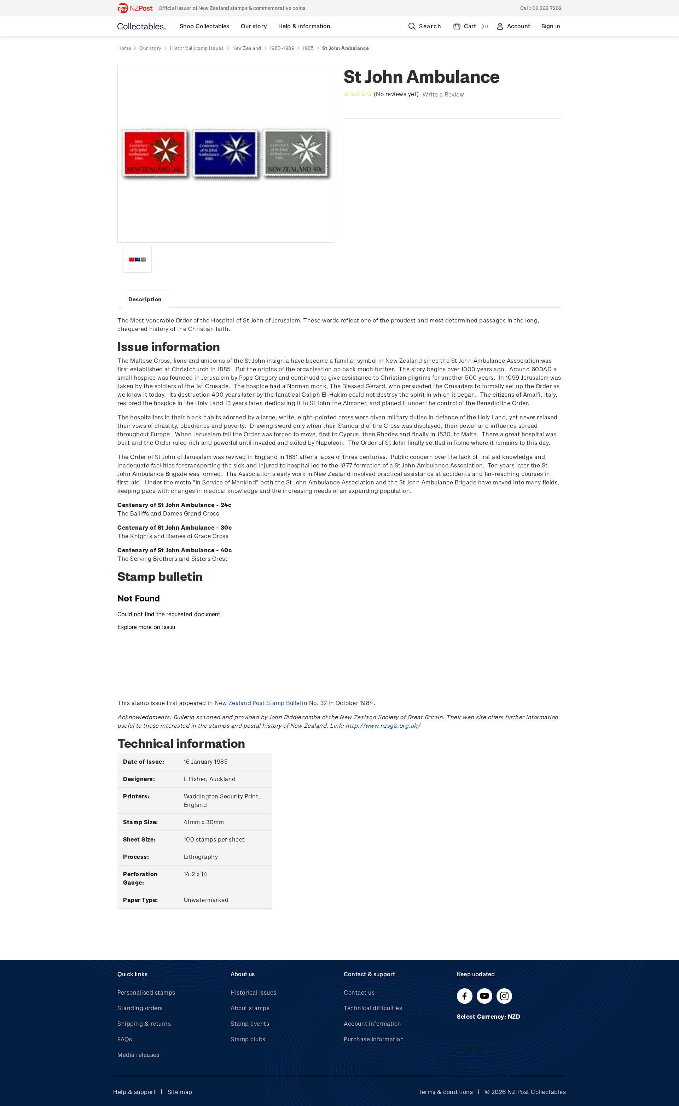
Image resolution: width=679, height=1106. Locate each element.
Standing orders (140, 1008)
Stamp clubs (248, 1039)
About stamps (250, 1008)
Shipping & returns (144, 1023)
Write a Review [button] (443, 94)
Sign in (550, 26)
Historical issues (254, 992)
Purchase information (374, 1039)
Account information (372, 1023)
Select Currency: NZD (489, 1016)
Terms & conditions (445, 1091)
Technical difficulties (373, 1008)
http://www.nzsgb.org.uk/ (383, 725)
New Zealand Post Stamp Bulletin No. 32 (271, 702)
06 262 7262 (547, 8)
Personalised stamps (146, 992)
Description (145, 299)
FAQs (124, 1039)
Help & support (134, 1091)
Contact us (359, 992)
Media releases (138, 1054)
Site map (180, 1091)
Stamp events (250, 1023)
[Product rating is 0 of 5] (358, 94)
